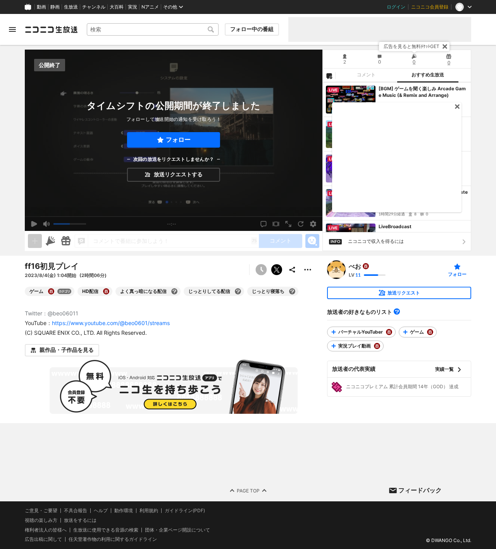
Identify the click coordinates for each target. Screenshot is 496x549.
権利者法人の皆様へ (46, 529)
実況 (132, 7)
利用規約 (149, 510)
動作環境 (123, 510)
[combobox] (153, 29)
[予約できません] (261, 269)
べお (355, 266)
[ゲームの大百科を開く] (51, 291)
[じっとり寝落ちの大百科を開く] (292, 291)
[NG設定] (329, 75)
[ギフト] (66, 241)
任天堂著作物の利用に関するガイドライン (113, 539)
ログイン (396, 7)
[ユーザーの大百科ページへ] (366, 266)
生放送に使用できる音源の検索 (105, 529)
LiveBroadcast (395, 226)
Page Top (248, 490)
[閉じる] (445, 46)
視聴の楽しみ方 (41, 520)
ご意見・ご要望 (41, 510)
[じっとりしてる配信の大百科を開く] (238, 291)
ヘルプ (101, 510)
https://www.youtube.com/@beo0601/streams (111, 323)
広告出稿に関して (43, 539)
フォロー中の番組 (252, 29)
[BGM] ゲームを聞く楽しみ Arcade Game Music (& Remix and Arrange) (422, 92)
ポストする (276, 269)
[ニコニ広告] (50, 241)
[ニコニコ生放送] (51, 29)
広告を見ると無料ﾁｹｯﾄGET (411, 46)
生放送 (71, 7)
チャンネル (93, 7)
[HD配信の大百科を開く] (106, 291)
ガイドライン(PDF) (185, 510)
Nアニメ (150, 7)
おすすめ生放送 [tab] (428, 74)
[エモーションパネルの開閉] (312, 241)
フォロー (178, 139)
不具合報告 (75, 510)
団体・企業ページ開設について (177, 529)
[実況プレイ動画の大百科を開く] (377, 346)
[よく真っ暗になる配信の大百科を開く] (174, 291)
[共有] (292, 269)
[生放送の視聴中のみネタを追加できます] (35, 241)
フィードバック (420, 490)
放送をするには (80, 520)
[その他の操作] (307, 269)
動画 (41, 7)
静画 (55, 7)
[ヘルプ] (397, 311)
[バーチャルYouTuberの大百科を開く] (389, 332)
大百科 (117, 7)
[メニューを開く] (12, 29)
